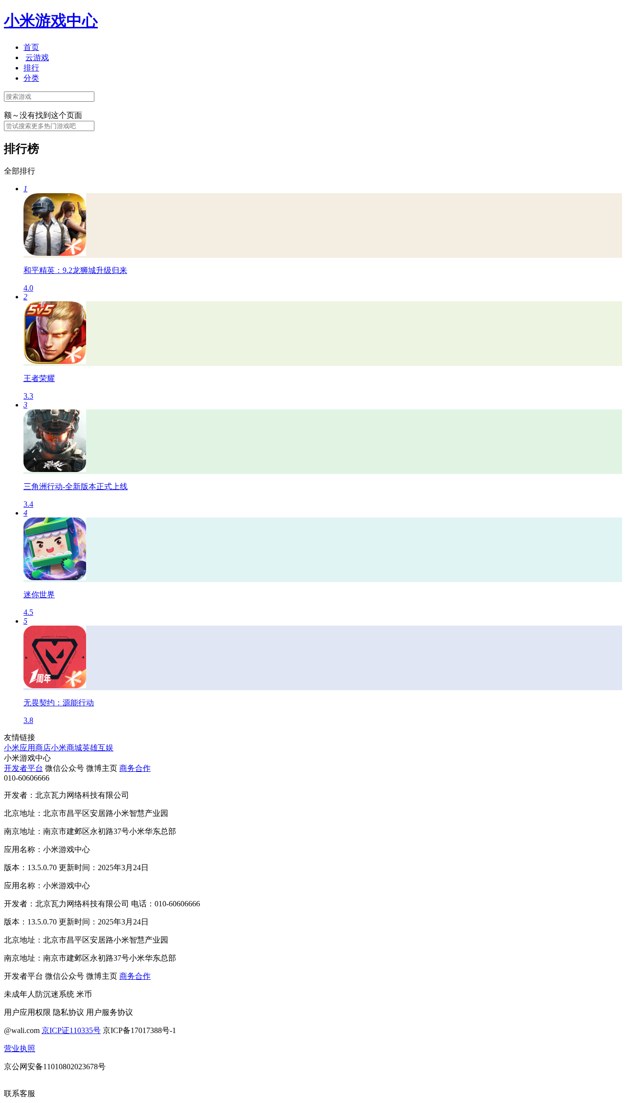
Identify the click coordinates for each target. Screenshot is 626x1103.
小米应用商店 (27, 747)
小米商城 (66, 747)
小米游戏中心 (51, 20)
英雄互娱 (97, 747)
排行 (31, 68)
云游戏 (37, 57)
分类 (31, 78)
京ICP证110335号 (71, 1030)
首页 (31, 47)
